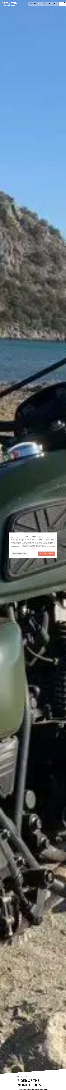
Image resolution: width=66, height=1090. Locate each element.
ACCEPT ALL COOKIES (47, 553)
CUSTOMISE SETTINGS (19, 553)
